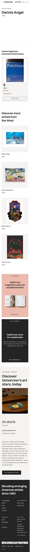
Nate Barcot (6, 226)
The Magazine (6, 500)
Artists (4, 503)
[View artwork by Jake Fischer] (15, 247)
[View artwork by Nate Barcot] (15, 211)
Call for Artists (22, 500)
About (3, 519)
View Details (15, 98)
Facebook (4, 527)
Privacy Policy (19, 546)
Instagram (5, 522)
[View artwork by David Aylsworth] (15, 175)
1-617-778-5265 (21, 535)
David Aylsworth (7, 190)
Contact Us (5, 517)
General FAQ (20, 505)
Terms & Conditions (7, 546)
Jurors (4, 508)
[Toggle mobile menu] (2, 2)
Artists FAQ (20, 503)
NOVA (3, 505)
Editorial (4, 510)
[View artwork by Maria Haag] (15, 139)
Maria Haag (6, 154)
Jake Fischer (6, 262)
